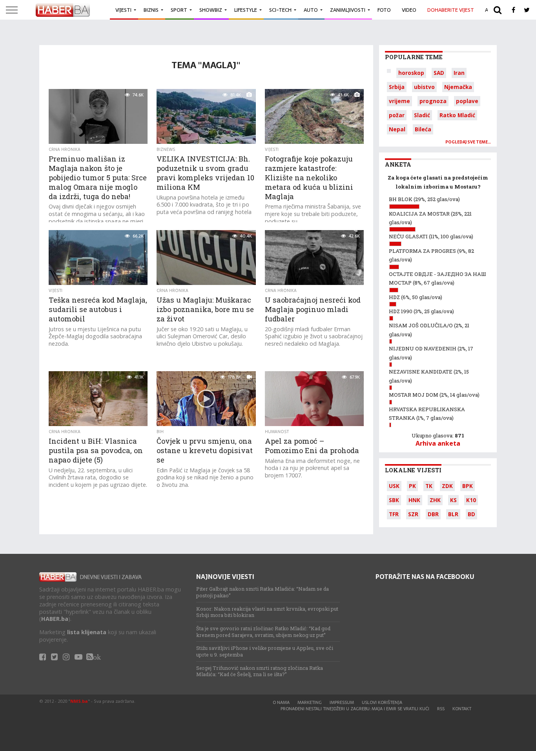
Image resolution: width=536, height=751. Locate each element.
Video (409, 10)
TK (428, 486)
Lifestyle (245, 10)
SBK (394, 500)
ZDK (447, 486)
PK (412, 486)
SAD (439, 72)
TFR (394, 514)
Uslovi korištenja (382, 702)
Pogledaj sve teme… (468, 142)
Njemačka (458, 87)
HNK (414, 500)
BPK (467, 486)
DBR (433, 514)
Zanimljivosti (347, 10)
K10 (471, 500)
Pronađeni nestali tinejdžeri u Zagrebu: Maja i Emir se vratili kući (355, 708)
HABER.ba (54, 618)
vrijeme (399, 101)
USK (394, 486)
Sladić (422, 115)
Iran (459, 72)
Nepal (397, 129)
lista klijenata (86, 632)
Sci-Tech (280, 10)
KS (453, 500)
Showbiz (210, 10)
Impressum (342, 702)
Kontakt (461, 708)
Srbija (397, 87)
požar (397, 115)
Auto (311, 10)
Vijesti (123, 10)
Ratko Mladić (457, 115)
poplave (467, 101)
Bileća (423, 129)
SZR (413, 514)
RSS (441, 708)
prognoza (433, 101)
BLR (453, 514)
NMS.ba (79, 701)
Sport (179, 10)
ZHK (435, 500)
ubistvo (424, 87)
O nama (281, 702)
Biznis (151, 10)
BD (471, 514)
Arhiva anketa (438, 443)
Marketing (309, 702)
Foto (384, 10)
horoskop (411, 72)
